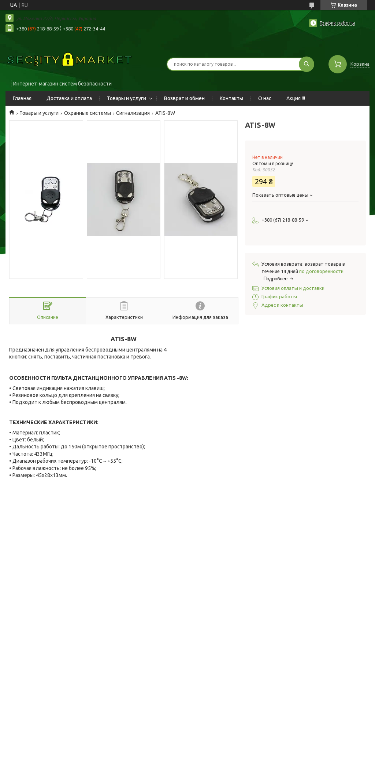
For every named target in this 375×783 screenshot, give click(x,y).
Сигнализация (133, 113)
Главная (22, 98)
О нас (264, 98)
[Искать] (306, 64)
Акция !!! (295, 98)
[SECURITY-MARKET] (69, 59)
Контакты (231, 98)
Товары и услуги (126, 98)
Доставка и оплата (69, 98)
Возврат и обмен (184, 98)
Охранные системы (87, 113)
